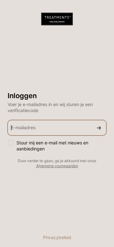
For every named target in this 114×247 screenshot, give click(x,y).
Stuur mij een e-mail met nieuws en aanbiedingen (52, 145)
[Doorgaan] (98, 127)
